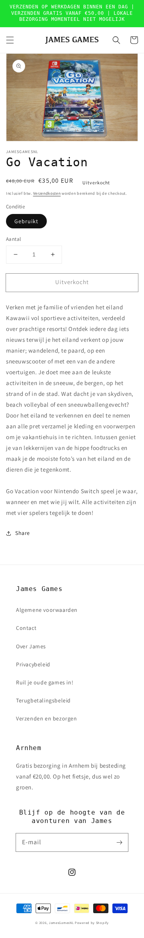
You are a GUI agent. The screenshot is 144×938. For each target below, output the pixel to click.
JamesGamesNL (61, 922)
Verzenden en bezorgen (46, 718)
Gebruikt (26, 221)
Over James (31, 646)
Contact (26, 627)
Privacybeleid (33, 664)
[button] (10, 40)
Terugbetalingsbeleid (43, 700)
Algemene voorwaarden (47, 609)
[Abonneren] (119, 842)
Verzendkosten (47, 193)
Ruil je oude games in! (44, 682)
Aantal (13, 239)
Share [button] (22, 533)
